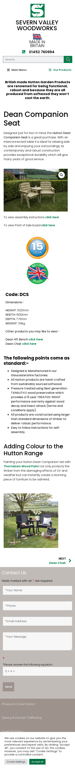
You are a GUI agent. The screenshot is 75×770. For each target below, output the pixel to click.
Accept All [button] (37, 761)
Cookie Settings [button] (16, 761)
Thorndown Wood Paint (21, 466)
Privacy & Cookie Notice (18, 704)
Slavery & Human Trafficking (22, 717)
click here (36, 339)
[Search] (68, 59)
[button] (17, 70)
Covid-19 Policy (12, 731)
